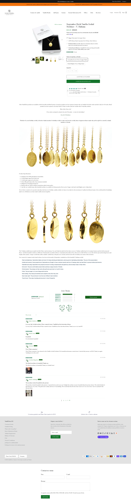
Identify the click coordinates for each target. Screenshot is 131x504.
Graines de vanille (35, 12)
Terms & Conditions (10, 440)
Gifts (91, 12)
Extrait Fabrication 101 (74, 12)
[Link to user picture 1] (29, 370)
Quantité (69, 67)
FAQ (6, 438)
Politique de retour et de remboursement (15, 445)
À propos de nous (9, 424)
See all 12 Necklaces (65, 115)
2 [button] (63, 400)
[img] (29, 319)
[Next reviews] (99, 91)
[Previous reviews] (68, 91)
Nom (42, 474)
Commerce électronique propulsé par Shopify (22, 459)
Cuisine (63, 12)
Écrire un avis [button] (93, 297)
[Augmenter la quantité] (76, 70)
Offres (85, 12)
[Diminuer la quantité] (68, 70)
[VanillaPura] (9, 12)
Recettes (98, 12)
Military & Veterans (10, 435)
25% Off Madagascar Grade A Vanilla (65, 1)
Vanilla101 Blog (9, 426)
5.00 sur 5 (41, 296)
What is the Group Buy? (10, 429)
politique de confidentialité (11, 442)
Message (43, 481)
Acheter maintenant (83, 81)
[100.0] (62, 307)
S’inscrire (55, 436)
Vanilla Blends (46, 12)
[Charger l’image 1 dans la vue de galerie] (47, 39)
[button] (70, 52)
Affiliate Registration (10, 433)
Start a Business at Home (11, 431)
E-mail (68, 474)
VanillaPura (10, 459)
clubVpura (56, 12)
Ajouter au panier (83, 77)
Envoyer (45, 497)
